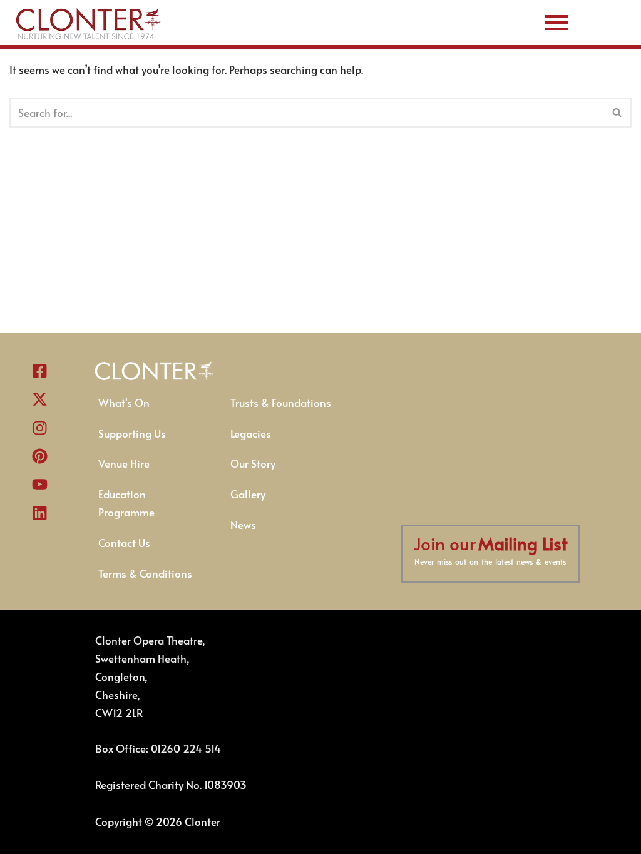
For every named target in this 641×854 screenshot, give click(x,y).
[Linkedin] (40, 512)
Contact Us (124, 542)
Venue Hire (124, 463)
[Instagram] (40, 427)
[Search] (617, 113)
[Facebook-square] (40, 370)
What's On (124, 402)
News (243, 524)
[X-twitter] (40, 399)
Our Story (252, 463)
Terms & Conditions (145, 573)
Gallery (247, 493)
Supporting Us (132, 433)
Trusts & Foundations (280, 402)
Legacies (250, 433)
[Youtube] (40, 484)
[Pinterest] (40, 455)
